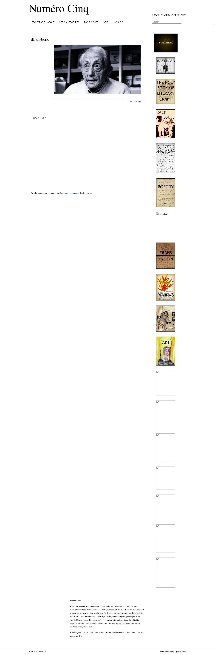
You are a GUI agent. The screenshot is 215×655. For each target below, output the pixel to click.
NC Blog (118, 22)
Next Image (135, 101)
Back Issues (91, 22)
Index (106, 22)
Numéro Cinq (59, 7)
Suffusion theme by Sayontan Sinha (173, 651)
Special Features (69, 22)
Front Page (38, 22)
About (50, 22)
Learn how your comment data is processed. (76, 193)
